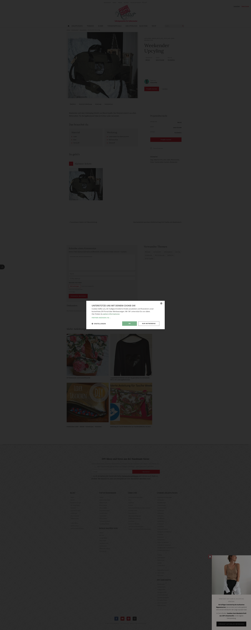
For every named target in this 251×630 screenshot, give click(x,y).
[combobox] (161, 303)
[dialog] (125, 315)
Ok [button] (130, 323)
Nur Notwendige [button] (149, 323)
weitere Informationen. (111, 314)
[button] (125, 318)
